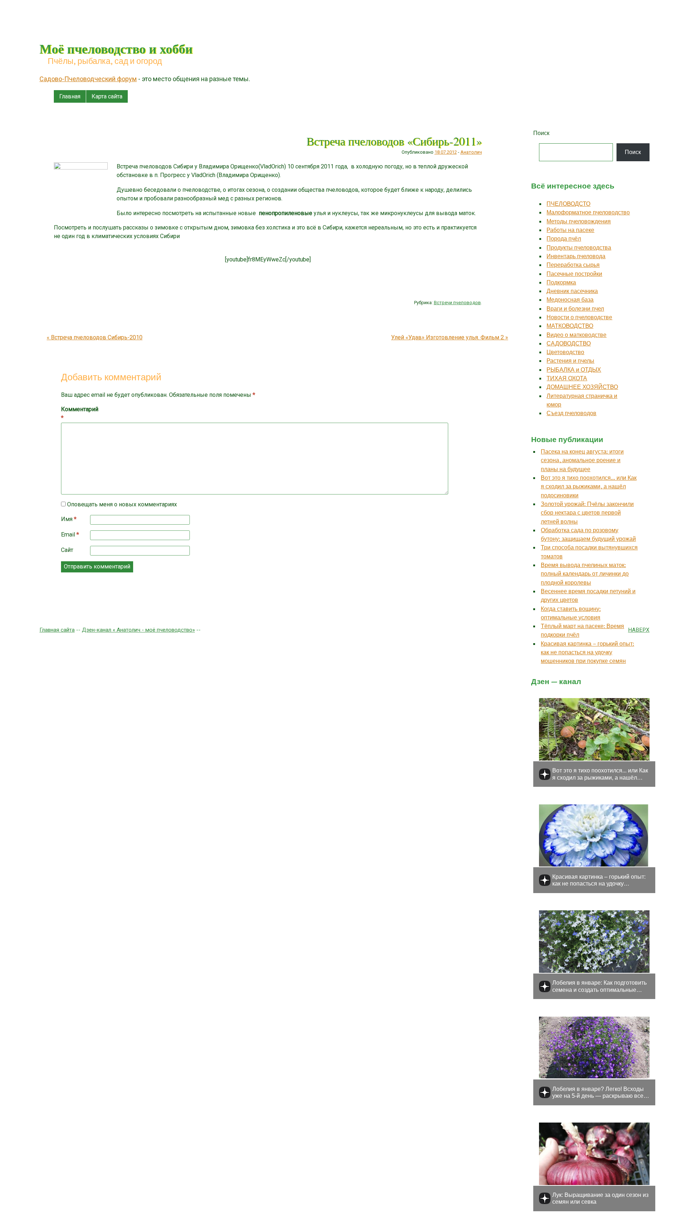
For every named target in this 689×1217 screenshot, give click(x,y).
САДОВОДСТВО (569, 343)
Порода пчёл (564, 239)
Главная (69, 96)
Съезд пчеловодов (571, 413)
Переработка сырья (573, 265)
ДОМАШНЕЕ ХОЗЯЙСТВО (582, 387)
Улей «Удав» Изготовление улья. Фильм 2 (449, 337)
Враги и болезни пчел (575, 309)
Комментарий (76, 413)
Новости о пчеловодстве (579, 317)
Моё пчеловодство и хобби (116, 48)
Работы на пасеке (570, 230)
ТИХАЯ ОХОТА (567, 378)
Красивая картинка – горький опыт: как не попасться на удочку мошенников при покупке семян (587, 652)
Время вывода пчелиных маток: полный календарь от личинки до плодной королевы (585, 574)
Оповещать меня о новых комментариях (122, 504)
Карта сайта (107, 96)
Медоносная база (570, 300)
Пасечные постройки (574, 274)
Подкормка (561, 282)
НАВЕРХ (639, 630)
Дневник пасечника (572, 291)
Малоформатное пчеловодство (588, 212)
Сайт (67, 550)
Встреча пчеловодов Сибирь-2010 (94, 337)
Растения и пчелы (570, 361)
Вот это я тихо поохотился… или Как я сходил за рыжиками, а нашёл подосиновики (589, 486)
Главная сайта (57, 630)
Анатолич (471, 152)
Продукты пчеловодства (579, 248)
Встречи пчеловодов (457, 302)
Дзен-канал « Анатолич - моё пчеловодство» (138, 630)
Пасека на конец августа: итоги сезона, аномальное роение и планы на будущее (582, 460)
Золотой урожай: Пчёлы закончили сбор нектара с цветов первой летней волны (587, 513)
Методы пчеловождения (579, 221)
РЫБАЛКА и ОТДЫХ (574, 370)
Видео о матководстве (576, 335)
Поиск (541, 133)
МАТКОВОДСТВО (570, 326)
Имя (68, 519)
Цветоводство (565, 352)
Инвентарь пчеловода (576, 256)
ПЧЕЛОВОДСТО (568, 204)
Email (70, 534)
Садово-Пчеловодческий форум (88, 79)
